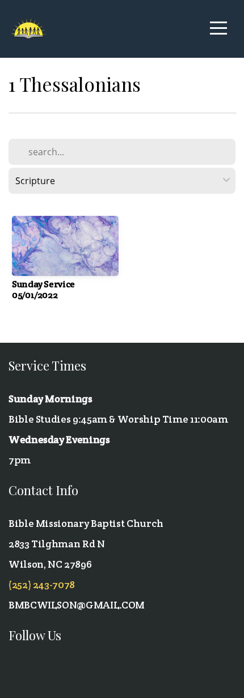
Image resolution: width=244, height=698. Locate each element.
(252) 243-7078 (42, 584)
